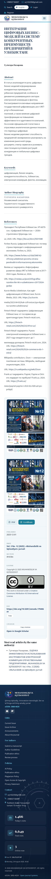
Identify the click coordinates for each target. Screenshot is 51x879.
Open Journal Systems (29, 875)
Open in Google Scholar (18, 631)
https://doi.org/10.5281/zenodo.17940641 (25, 610)
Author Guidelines (12, 749)
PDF (13, 522)
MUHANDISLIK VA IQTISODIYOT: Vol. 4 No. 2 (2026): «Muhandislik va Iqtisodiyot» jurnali (27, 666)
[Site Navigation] (44, 18)
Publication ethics (12, 753)
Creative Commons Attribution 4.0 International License (22, 593)
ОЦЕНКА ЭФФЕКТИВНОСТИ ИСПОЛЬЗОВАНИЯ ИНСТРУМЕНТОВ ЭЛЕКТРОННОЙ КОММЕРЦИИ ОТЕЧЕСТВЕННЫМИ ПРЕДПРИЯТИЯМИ (27, 657)
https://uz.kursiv (30, 297)
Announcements (11, 731)
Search (9, 7)
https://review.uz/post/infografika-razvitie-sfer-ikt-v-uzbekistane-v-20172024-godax (25, 282)
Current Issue (10, 723)
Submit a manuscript (13, 746)
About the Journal (12, 735)
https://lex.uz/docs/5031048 (30, 239)
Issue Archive (10, 727)
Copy (10, 616)
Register (10, 12)
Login (35, 7)
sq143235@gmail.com (33, 2)
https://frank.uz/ (18, 381)
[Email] (7, 711)
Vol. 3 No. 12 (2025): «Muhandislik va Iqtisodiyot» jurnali (24, 547)
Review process (11, 757)
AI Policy (8, 768)
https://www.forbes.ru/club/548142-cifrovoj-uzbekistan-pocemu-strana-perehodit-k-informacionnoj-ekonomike (24, 259)
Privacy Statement (12, 784)
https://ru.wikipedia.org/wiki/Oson (25, 369)
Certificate (28, 522)
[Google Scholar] (12, 711)
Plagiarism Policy (12, 776)
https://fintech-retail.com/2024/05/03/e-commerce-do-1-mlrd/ (25, 349)
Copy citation (25, 627)
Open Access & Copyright (15, 780)
